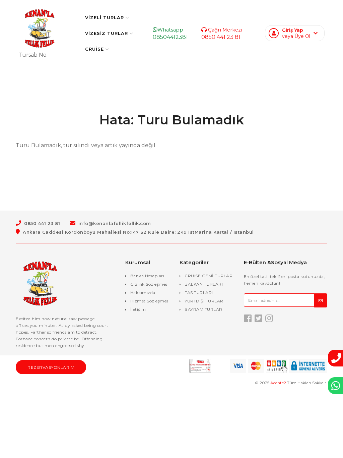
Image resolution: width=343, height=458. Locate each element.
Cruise (94, 49)
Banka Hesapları (147, 275)
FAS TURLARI (199, 292)
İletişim (138, 309)
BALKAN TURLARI (204, 284)
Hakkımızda (142, 292)
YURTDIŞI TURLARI (204, 300)
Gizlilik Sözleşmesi (149, 284)
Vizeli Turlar (104, 17)
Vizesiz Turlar (106, 33)
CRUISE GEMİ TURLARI (209, 275)
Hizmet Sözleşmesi (150, 300)
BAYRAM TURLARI (204, 309)
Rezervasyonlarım (50, 367)
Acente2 (278, 382)
